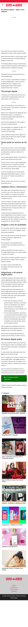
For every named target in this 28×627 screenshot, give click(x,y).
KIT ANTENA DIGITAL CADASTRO (11, 378)
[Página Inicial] (14, 5)
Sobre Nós (14, 587)
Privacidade (14, 589)
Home (14, 585)
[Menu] (2, 5)
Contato (14, 591)
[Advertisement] (14, 34)
